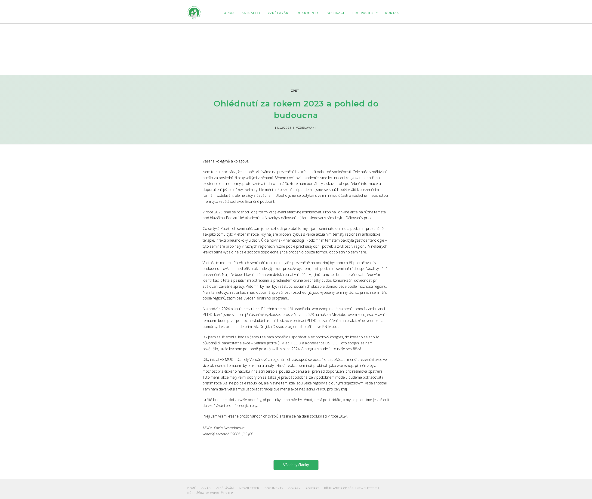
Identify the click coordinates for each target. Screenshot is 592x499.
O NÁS (206, 488)
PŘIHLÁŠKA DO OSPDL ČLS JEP (210, 493)
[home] (194, 11)
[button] (229, 13)
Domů (191, 488)
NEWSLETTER (249, 488)
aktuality (251, 13)
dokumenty (274, 488)
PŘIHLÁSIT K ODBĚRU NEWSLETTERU (351, 488)
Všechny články (296, 465)
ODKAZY (294, 488)
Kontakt (312, 488)
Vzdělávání (306, 127)
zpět (295, 90)
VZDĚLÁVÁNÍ (225, 488)
